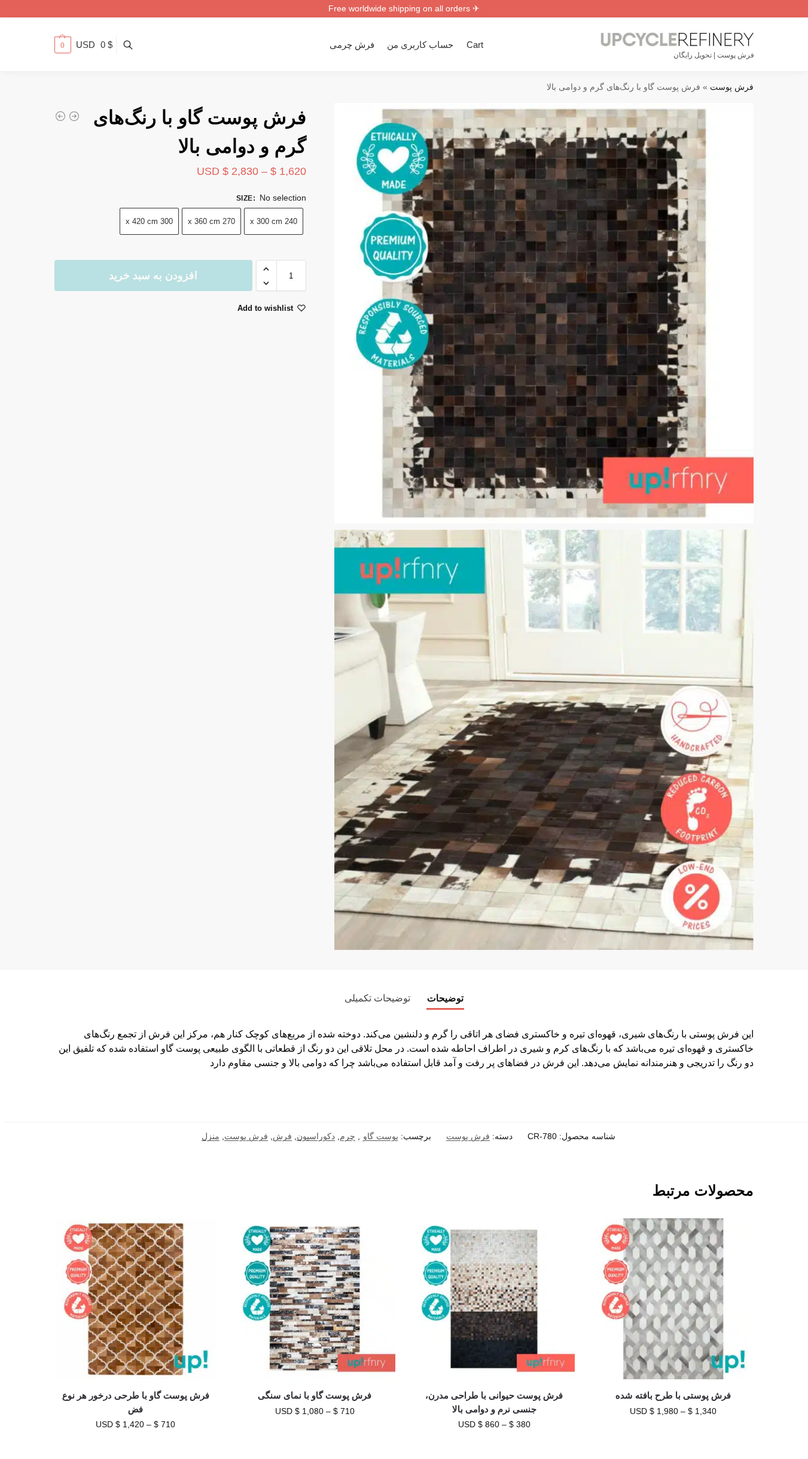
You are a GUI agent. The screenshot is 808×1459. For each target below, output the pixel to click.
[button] (83, 45)
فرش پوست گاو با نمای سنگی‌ (314, 1395)
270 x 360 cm (211, 221)
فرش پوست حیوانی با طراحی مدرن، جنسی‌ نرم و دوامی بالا (494, 1402)
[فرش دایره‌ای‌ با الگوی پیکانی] (74, 116)
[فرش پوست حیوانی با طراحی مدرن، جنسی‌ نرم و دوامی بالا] (494, 1299)
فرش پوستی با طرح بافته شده (673, 1395)
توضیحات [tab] (445, 998)
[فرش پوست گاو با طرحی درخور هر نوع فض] (136, 1299)
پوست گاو (380, 1136)
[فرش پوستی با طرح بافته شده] (673, 1299)
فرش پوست (732, 87)
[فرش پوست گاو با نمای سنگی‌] (315, 1299)
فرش (282, 1136)
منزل (210, 1136)
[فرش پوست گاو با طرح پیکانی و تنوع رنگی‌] (60, 116)
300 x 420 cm (149, 221)
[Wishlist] (611, 1236)
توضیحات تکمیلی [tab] (377, 998)
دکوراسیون (316, 1136)
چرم (347, 1136)
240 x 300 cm (273, 221)
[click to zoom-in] (544, 313)
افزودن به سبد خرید (153, 276)
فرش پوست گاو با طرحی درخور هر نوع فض (135, 1402)
